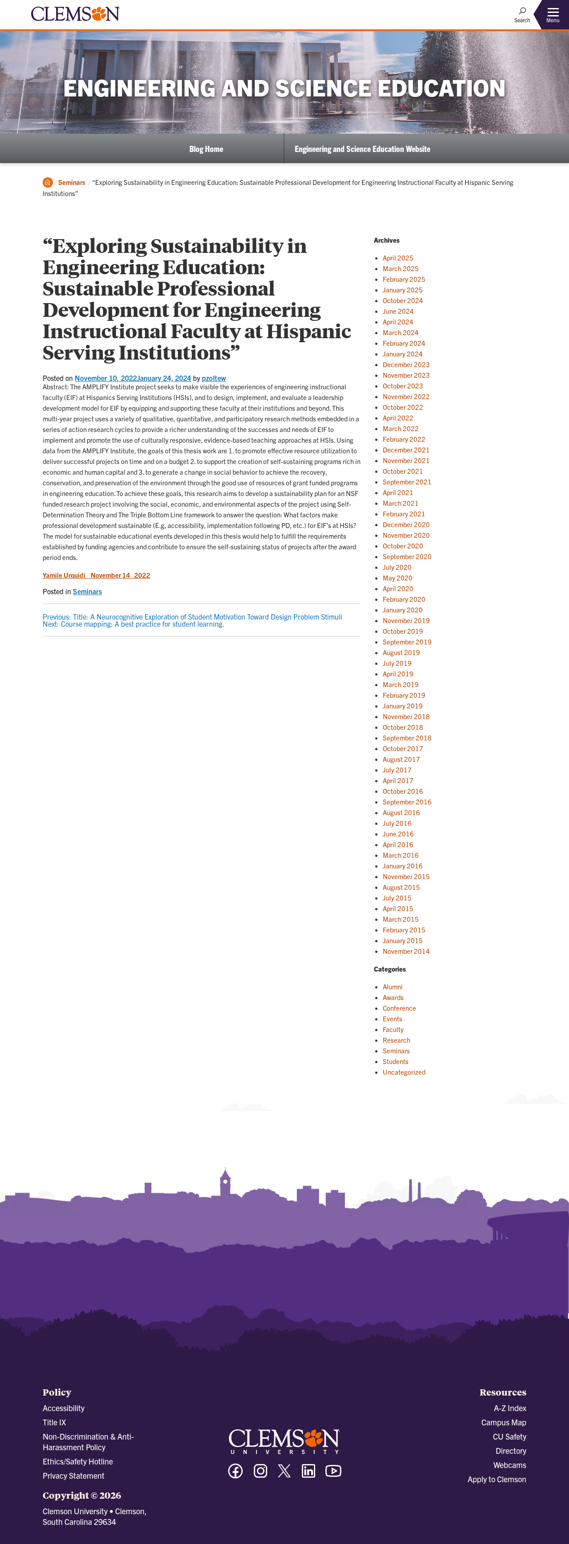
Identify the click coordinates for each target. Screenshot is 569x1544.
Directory (511, 1450)
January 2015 (403, 940)
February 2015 (404, 929)
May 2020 (398, 577)
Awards (393, 997)
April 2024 (398, 321)
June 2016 (398, 833)
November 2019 (406, 620)
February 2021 (404, 513)
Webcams (509, 1465)
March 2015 (401, 919)
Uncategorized (404, 1072)
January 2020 (403, 609)
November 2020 (406, 535)
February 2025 (404, 279)
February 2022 (404, 439)
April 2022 (398, 417)
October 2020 (403, 545)
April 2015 (398, 908)
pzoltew (214, 377)
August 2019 (401, 652)
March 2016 (401, 855)
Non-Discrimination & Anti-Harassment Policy (88, 1441)
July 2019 (397, 663)
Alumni (393, 986)
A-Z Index (510, 1408)
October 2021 (403, 471)
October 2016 (403, 791)
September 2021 (407, 481)
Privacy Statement (73, 1475)
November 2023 (406, 375)
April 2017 (398, 780)
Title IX (54, 1422)
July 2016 (397, 823)
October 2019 (403, 631)
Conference (399, 1008)
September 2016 (407, 801)
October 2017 (403, 748)
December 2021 (406, 449)
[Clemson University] (75, 22)
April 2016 (398, 844)
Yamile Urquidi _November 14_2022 (96, 575)
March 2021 (401, 503)
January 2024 (403, 353)
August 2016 (401, 812)
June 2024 (398, 311)
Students (396, 1061)
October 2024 (403, 300)
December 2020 (406, 524)
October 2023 (403, 385)
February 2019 (404, 695)
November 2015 (406, 876)
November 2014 (406, 951)
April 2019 (398, 673)
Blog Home (206, 148)
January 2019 (403, 705)
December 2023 (406, 364)
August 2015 (401, 887)
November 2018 (406, 716)
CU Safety (509, 1436)
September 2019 (407, 641)
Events (392, 1018)
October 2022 (403, 407)
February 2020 (404, 599)
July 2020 (397, 567)
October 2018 (403, 727)
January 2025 (403, 289)
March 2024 (401, 332)
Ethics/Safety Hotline (78, 1461)
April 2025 (398, 257)
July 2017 (397, 769)
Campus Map (503, 1422)
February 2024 (404, 343)
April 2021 (398, 492)
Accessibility (63, 1408)
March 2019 (401, 684)
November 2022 (406, 396)
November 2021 (406, 460)
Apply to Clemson (497, 1479)
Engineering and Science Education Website (362, 148)
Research (396, 1040)
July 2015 (397, 897)
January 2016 (403, 865)
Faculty (393, 1029)
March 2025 (401, 268)
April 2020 (398, 588)
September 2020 (407, 556)
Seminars (71, 182)
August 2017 (401, 759)
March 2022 (401, 428)
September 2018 (407, 737)
